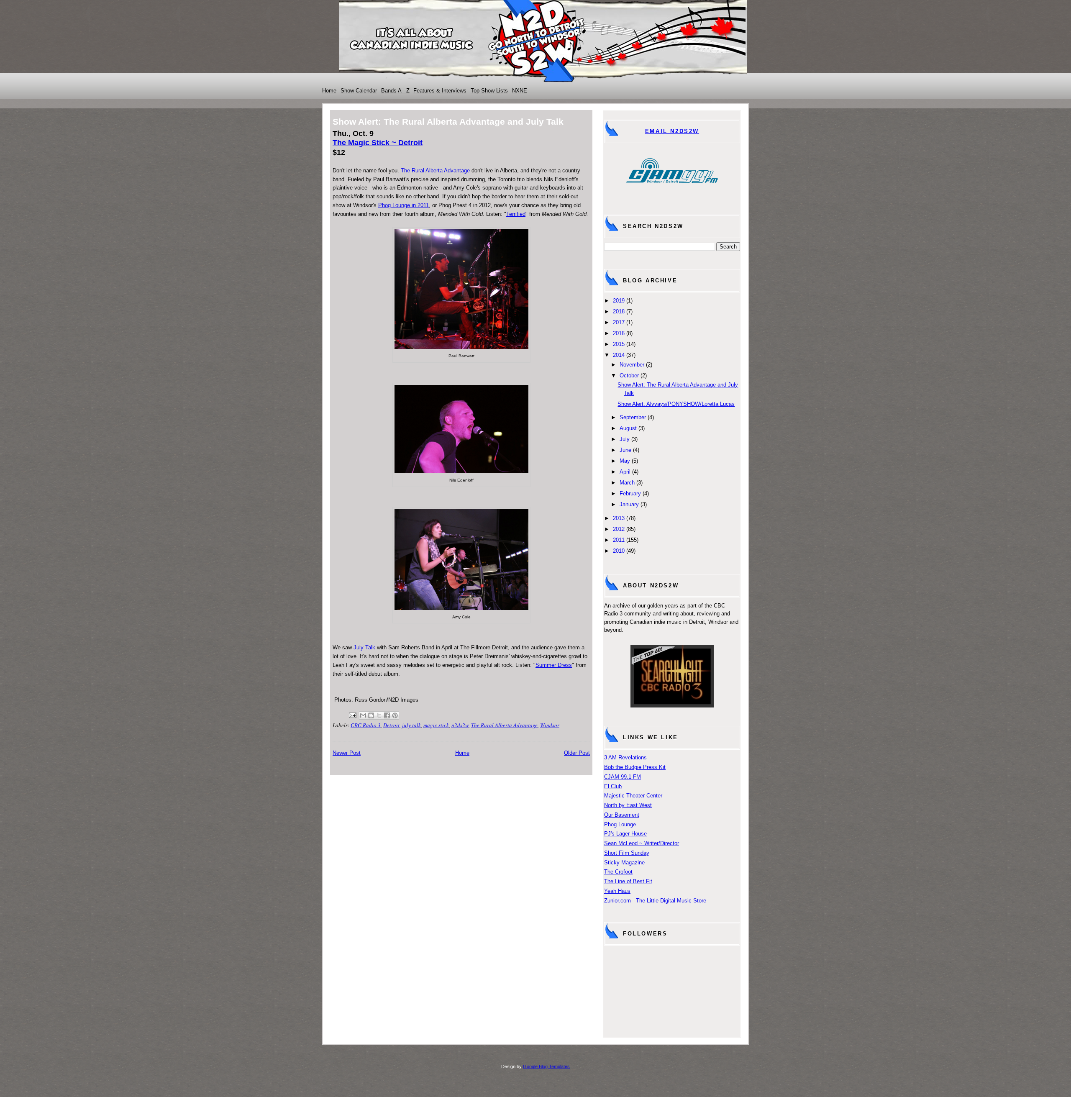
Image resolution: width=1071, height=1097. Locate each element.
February (630, 493)
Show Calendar (359, 90)
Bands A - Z (395, 90)
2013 (619, 518)
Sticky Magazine (624, 862)
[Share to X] (379, 715)
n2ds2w (460, 725)
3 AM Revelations (625, 757)
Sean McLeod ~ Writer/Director (641, 843)
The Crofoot (618, 872)
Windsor (549, 725)
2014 (619, 355)
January (629, 504)
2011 (619, 540)
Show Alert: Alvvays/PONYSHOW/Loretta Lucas (676, 404)
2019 (619, 300)
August (628, 428)
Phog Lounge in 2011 (403, 205)
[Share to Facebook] (387, 715)
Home (329, 90)
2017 (619, 322)
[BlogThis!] (371, 715)
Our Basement (621, 815)
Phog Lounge (620, 824)
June (625, 450)
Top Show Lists (489, 90)
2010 (619, 551)
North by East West (628, 805)
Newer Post (347, 753)
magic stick (436, 725)
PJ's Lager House (625, 833)
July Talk (364, 647)
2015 (619, 344)
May (625, 461)
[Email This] (363, 715)
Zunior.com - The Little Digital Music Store (655, 900)
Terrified (515, 214)
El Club (613, 786)
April (625, 472)
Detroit (391, 725)
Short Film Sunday (626, 853)
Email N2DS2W (672, 131)
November (632, 364)
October (629, 375)
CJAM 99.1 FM (622, 777)
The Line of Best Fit (628, 881)
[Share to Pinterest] (395, 715)
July (625, 439)
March (627, 482)
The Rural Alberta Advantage (435, 170)
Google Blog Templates (546, 1066)
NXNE (519, 90)
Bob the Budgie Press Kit (635, 767)
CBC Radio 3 (366, 725)
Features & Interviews (439, 90)
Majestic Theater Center (633, 795)
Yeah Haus (617, 891)
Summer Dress (554, 665)
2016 (619, 333)
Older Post (577, 753)
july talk (411, 725)
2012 (619, 529)
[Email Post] (351, 714)
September (633, 417)
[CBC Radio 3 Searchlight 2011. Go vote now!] (672, 705)
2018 (619, 311)
